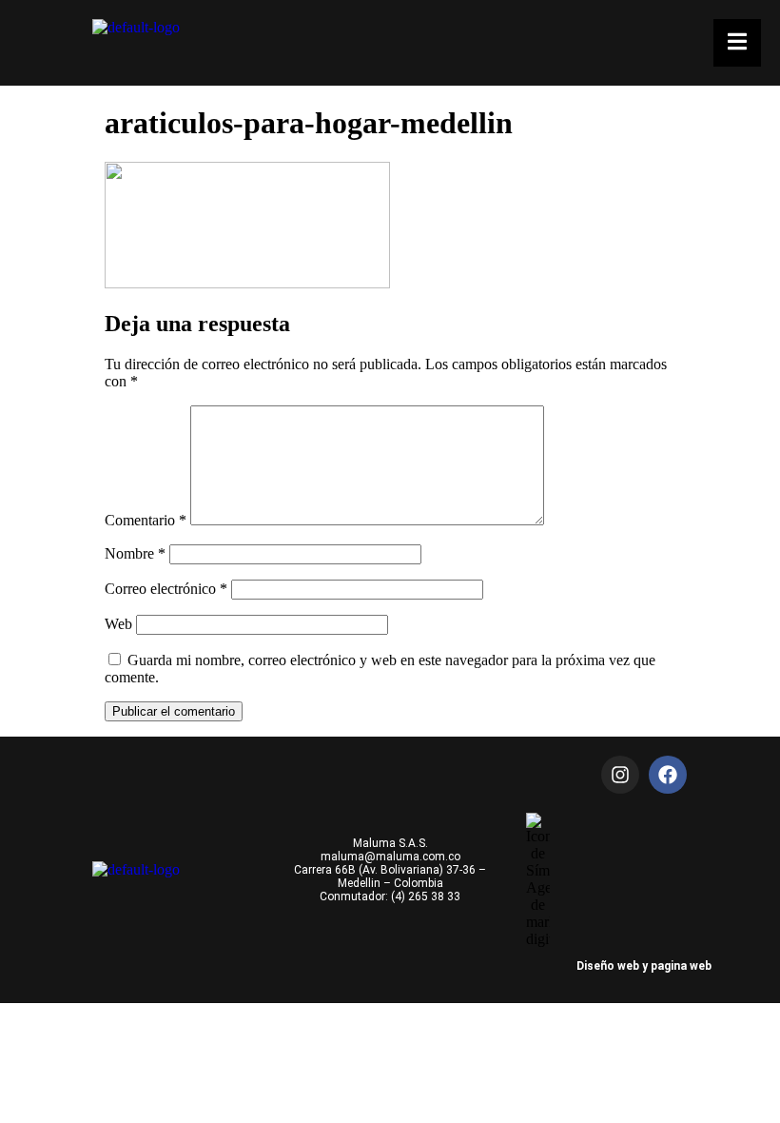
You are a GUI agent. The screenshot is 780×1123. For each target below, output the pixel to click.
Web (118, 624)
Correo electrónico (166, 589)
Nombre (135, 553)
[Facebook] (668, 775)
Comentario (145, 520)
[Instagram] (620, 775)
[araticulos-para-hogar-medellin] (247, 283)
